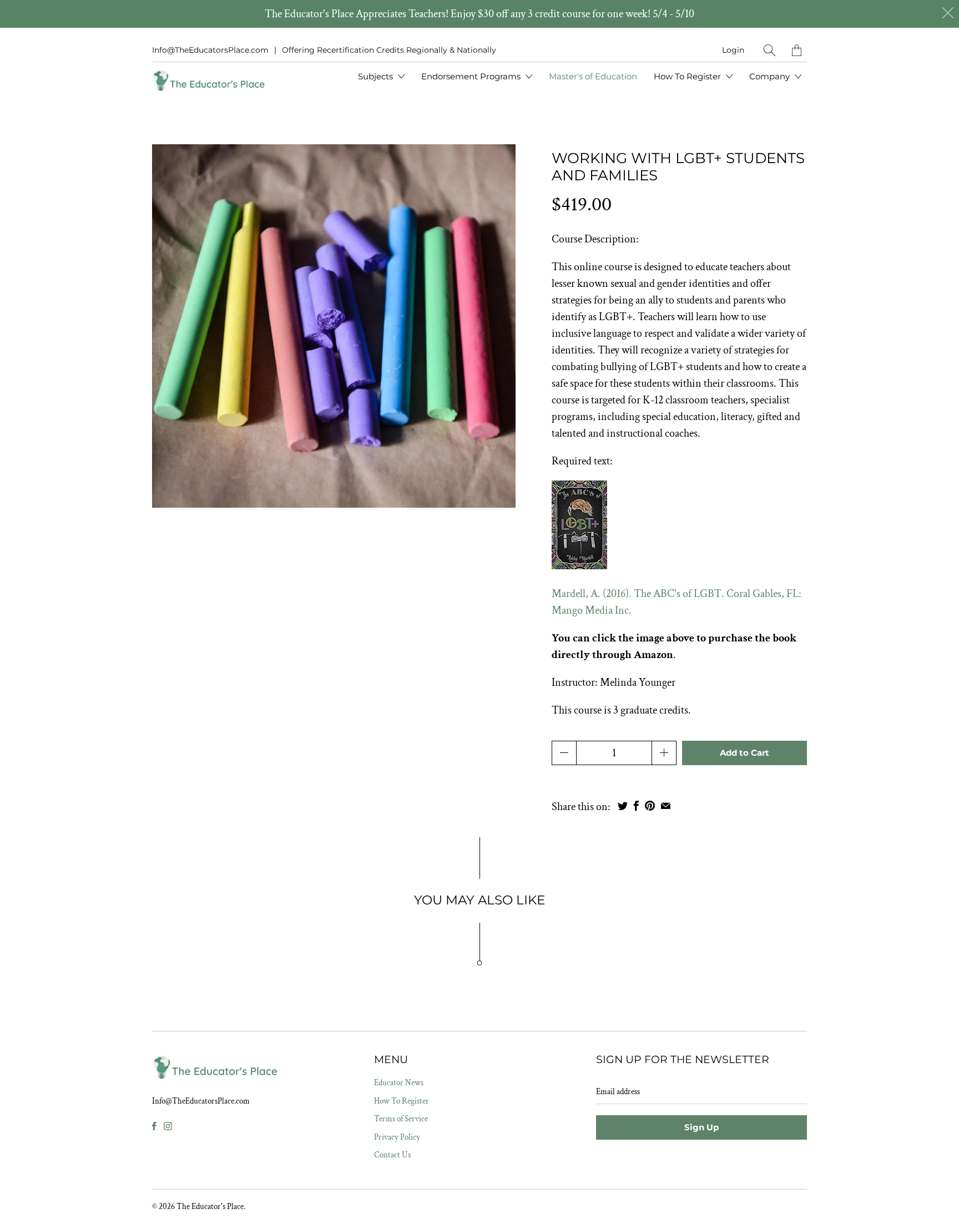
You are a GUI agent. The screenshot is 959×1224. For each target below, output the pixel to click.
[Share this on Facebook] (636, 806)
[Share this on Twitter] (622, 806)
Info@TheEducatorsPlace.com (210, 50)
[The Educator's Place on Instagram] (168, 1126)
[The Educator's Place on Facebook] (154, 1126)
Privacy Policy (397, 1137)
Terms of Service (401, 1119)
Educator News (398, 1083)
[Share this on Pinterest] (650, 806)
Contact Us (392, 1155)
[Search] (769, 50)
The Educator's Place (210, 1206)
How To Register (688, 76)
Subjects (376, 76)
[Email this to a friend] (665, 806)
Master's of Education (593, 76)
